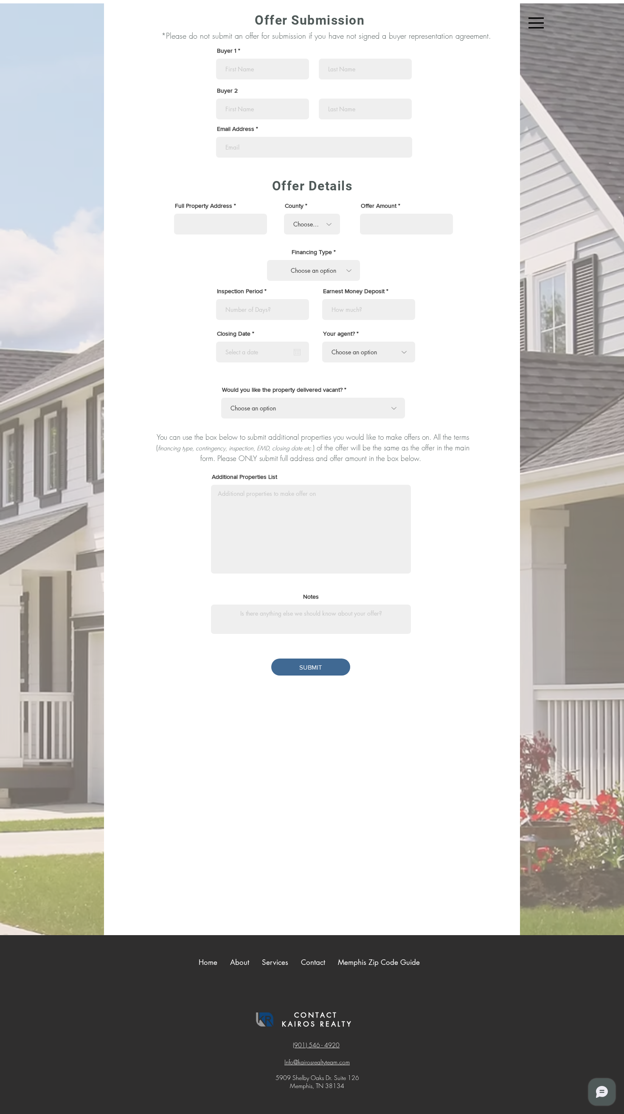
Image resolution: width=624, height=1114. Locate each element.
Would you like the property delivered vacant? (282, 390)
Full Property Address (203, 206)
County (295, 206)
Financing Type (312, 252)
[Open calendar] (297, 352)
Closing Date (237, 333)
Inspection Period (240, 291)
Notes (311, 596)
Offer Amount (379, 206)
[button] (536, 22)
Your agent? (339, 333)
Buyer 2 (227, 90)
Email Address (235, 129)
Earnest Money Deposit (354, 291)
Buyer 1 (227, 51)
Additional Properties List (244, 477)
